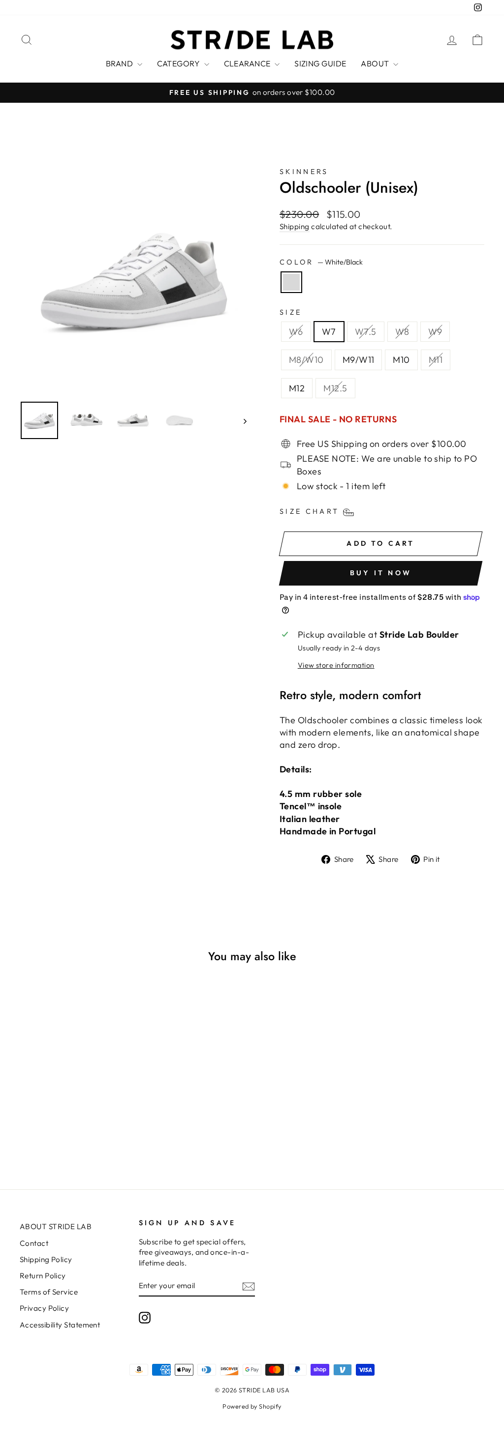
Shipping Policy (46, 1259)
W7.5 (366, 331)
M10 (401, 359)
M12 (297, 388)
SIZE (291, 312)
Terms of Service (49, 1292)
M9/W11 (359, 359)
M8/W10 (306, 359)
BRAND (120, 63)
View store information (336, 665)
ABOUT (376, 63)
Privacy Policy (44, 1308)
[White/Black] (291, 282)
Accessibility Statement (60, 1324)
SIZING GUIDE (320, 63)
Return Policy (43, 1275)
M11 (435, 359)
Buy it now (380, 572)
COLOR (321, 262)
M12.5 (335, 388)
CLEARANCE (248, 63)
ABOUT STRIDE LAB (56, 1226)
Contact (34, 1243)
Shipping (295, 226)
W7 (329, 331)
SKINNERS (304, 171)
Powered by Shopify (251, 1406)
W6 (296, 331)
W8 (402, 331)
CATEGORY (179, 63)
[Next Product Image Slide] (240, 420)
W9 (435, 331)
